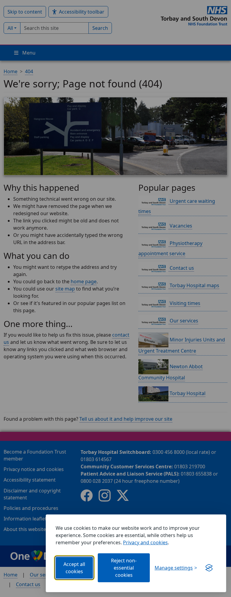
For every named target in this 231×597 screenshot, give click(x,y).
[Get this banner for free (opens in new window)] (209, 568)
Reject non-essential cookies (124, 567)
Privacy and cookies (145, 542)
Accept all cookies (74, 568)
